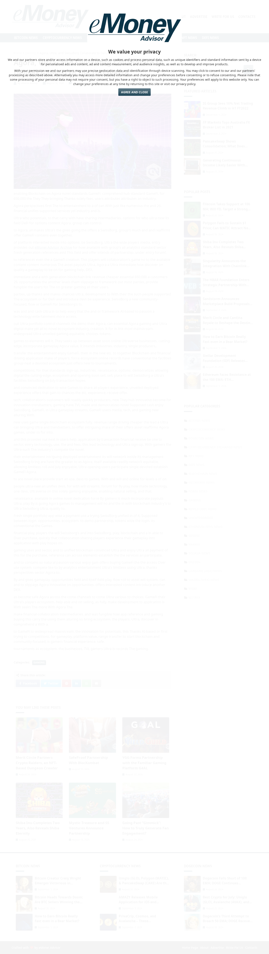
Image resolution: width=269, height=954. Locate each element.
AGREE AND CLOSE (134, 92)
